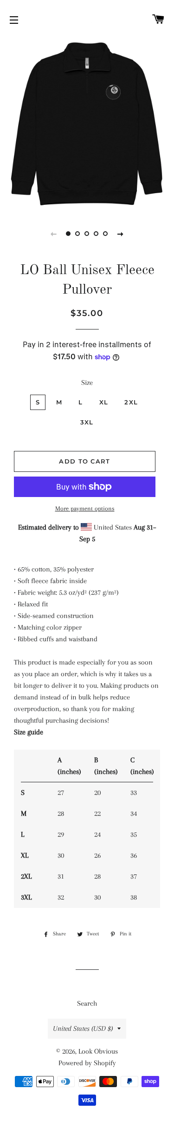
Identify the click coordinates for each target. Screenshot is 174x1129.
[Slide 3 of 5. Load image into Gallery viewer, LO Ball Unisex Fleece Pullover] (87, 233)
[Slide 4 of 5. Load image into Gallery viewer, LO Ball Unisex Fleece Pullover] (96, 233)
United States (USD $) (83, 1028)
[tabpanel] (87, 124)
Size (87, 382)
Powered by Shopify (87, 1063)
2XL (131, 402)
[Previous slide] (54, 233)
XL (104, 402)
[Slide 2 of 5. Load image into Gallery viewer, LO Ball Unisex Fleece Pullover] (78, 233)
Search (87, 1003)
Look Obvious (98, 1051)
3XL (87, 422)
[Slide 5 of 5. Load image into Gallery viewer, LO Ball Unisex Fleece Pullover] (105, 233)
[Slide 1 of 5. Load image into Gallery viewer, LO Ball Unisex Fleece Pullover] (68, 233)
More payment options (85, 508)
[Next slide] (120, 233)
